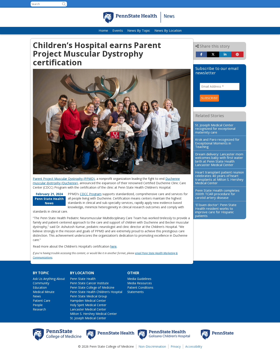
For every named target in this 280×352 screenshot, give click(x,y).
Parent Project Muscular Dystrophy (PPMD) (64, 179)
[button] (64, 4)
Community (41, 283)
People (38, 305)
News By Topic (138, 30)
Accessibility (193, 346)
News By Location (168, 30)
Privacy (176, 346)
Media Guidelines (139, 279)
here (113, 246)
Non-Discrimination (152, 346)
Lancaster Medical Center (88, 309)
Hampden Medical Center (88, 300)
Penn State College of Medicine (92, 287)
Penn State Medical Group (88, 296)
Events (117, 30)
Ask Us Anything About (49, 279)
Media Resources (139, 283)
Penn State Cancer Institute (89, 283)
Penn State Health (83, 279)
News (37, 296)
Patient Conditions (140, 287)
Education (40, 287)
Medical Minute (43, 292)
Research (39, 309)
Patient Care (41, 300)
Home (103, 30)
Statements (135, 292)
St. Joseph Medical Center (88, 318)
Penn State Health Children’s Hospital (96, 292)
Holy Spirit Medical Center (88, 305)
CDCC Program (91, 194)
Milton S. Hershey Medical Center (93, 314)
